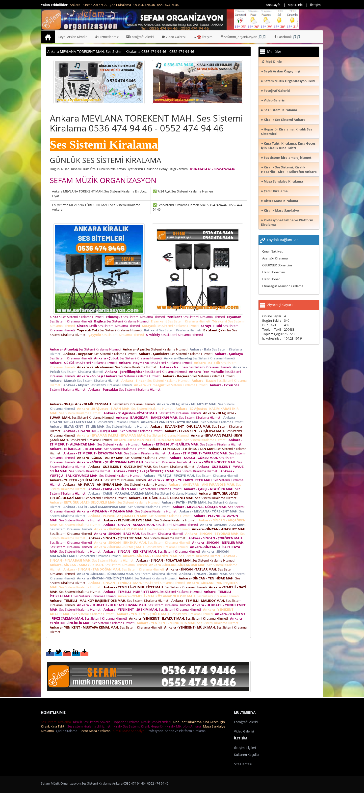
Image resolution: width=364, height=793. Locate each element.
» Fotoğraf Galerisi (275, 90)
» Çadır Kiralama (274, 191)
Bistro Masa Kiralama (95, 731)
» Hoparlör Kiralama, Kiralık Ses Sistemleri (286, 131)
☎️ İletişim (204, 36)
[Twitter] (58, 654)
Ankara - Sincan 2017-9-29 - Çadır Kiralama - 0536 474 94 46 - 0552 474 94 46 (124, 4)
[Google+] (67, 654)
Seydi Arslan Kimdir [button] (72, 36)
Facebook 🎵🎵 (288, 36)
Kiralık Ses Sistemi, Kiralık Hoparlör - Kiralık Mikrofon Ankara (157, 726)
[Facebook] (50, 654)
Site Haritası (243, 764)
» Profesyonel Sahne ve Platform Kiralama (287, 222)
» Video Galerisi (273, 100)
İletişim (315, 4)
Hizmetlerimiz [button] (108, 36)
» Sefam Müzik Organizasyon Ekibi (288, 81)
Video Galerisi (175, 36)
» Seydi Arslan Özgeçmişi (280, 71)
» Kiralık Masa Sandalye (280, 210)
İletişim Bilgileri (245, 747)
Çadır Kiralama (67, 731)
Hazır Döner (271, 279)
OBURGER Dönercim (277, 265)
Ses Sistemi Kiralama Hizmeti (77, 317)
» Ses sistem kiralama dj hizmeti (286, 157)
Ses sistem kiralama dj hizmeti (90, 726)
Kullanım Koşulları (247, 754)
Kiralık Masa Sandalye (129, 731)
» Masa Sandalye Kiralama (282, 181)
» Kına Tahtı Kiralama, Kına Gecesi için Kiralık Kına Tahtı (288, 145)
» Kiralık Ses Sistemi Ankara (283, 119)
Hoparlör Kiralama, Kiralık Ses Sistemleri (142, 722)
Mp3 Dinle (295, 4)
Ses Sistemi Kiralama (56, 722)
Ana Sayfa (273, 4)
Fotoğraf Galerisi (142, 36)
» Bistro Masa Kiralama (279, 200)
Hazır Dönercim (273, 272)
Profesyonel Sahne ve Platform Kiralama (177, 731)
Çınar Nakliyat (272, 251)
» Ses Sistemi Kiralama (279, 110)
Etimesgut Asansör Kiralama (282, 286)
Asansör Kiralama (275, 258)
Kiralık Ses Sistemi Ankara (92, 722)
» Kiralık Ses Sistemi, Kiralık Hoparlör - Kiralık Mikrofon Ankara (289, 169)
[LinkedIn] (76, 654)
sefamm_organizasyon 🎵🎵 (245, 36)
